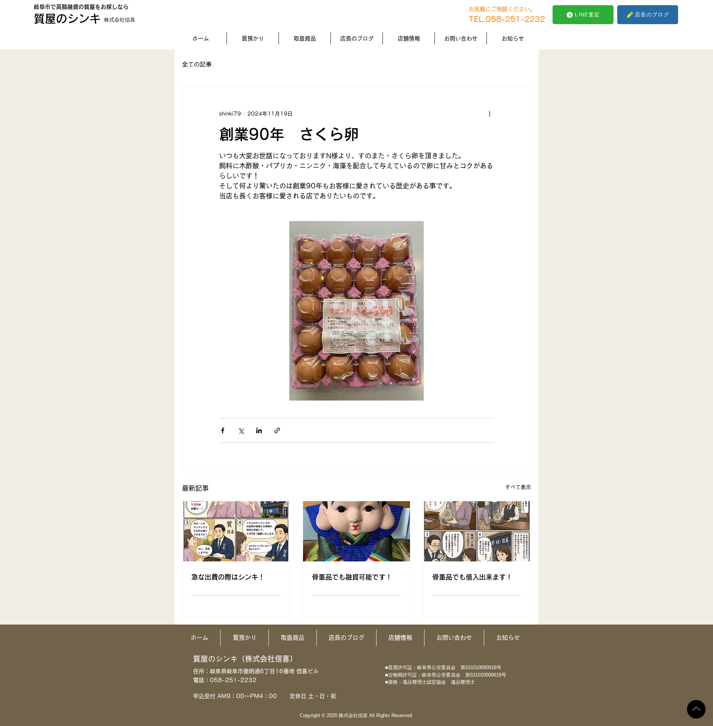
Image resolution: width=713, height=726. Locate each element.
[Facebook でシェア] (222, 430)
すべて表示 (518, 487)
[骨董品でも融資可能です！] (356, 531)
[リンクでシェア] (277, 430)
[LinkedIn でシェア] (259, 430)
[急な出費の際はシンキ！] (236, 531)
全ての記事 (197, 64)
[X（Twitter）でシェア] (240, 430)
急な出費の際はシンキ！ (228, 577)
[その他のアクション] (489, 113)
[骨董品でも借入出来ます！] (477, 531)
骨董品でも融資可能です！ (352, 577)
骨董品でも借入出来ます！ (472, 577)
